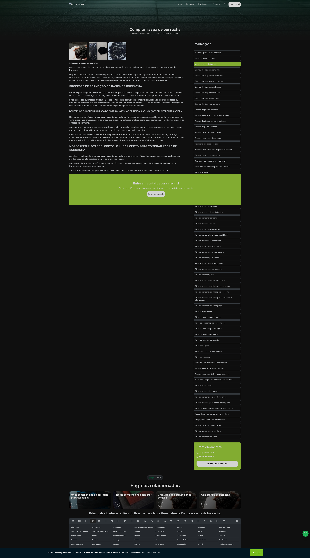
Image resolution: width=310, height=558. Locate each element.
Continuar (257, 553)
